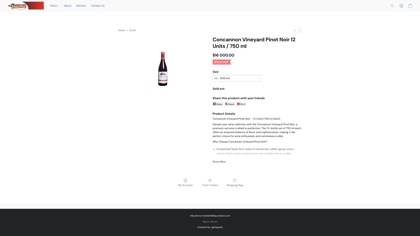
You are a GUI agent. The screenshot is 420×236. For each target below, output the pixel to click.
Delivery (81, 5)
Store (53, 5)
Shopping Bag (234, 185)
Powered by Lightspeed (210, 227)
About (67, 5)
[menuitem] (295, 30)
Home (121, 30)
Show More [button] (219, 161)
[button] (26, 6)
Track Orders (210, 185)
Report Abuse (210, 221)
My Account (185, 185)
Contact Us (98, 5)
